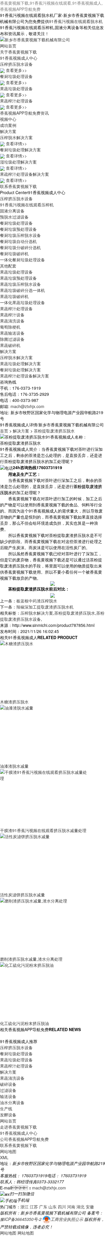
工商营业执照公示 (66, 1219)
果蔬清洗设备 (12, 321)
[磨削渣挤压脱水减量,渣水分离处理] (44, 926)
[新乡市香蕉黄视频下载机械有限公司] (35, 39)
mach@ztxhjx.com (27, 406)
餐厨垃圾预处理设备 (18, 229)
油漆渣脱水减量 (14, 766)
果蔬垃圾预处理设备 (18, 278)
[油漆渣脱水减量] (44, 733)
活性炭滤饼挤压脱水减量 (22, 895)
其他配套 (8, 266)
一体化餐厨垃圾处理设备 (22, 260)
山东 (52, 1207)
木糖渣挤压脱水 (14, 702)
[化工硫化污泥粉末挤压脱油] (44, 991)
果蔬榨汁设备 (12, 315)
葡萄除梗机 (10, 327)
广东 (43, 1207)
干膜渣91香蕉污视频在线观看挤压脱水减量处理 (43, 830)
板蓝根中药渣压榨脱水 (36, 601)
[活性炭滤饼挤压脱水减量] (44, 862)
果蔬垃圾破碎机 (14, 296)
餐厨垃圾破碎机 (14, 253)
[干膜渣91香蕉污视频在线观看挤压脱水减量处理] (44, 798)
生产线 (6, 1108)
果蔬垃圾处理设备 (16, 272)
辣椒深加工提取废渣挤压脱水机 (45, 607)
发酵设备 (8, 1115)
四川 (62, 1207)
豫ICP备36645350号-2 (20, 1219)
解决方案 (8, 131)
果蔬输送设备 (12, 333)
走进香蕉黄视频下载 (18, 1127)
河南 (71, 1207)
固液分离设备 (12, 211)
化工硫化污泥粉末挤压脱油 (24, 1023)
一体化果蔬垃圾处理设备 (22, 302)
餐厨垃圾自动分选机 (18, 241)
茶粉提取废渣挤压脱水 (54, 431)
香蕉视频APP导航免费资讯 (24, 113)
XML (4, 1157)
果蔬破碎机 (10, 345)
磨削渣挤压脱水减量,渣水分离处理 (31, 959)
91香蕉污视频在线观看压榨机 (27, 205)
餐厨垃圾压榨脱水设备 (20, 235)
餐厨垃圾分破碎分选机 (20, 247)
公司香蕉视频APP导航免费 (24, 1139)
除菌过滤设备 (12, 339)
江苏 (34, 1207)
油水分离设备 (12, 1102)
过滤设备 (8, 1090)
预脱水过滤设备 (14, 217)
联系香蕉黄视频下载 (18, 186)
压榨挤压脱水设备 (16, 198)
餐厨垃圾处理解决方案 (20, 370)
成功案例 (8, 125)
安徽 (90, 1207)
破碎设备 (8, 1084)
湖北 (80, 1207)
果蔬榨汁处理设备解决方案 (24, 376)
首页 (4, 431)
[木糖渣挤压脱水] (44, 669)
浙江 (24, 1207)
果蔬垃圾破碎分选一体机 (22, 290)
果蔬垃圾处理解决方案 (20, 363)
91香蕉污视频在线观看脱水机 (76, 21)
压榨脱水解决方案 (16, 357)
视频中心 (8, 119)
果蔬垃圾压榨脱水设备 (20, 284)
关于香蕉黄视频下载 (18, 52)
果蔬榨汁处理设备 (16, 308)
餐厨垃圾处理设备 (16, 223)
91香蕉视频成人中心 (18, 58)
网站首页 (8, 46)
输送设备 (8, 1096)
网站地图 (8, 1151)
